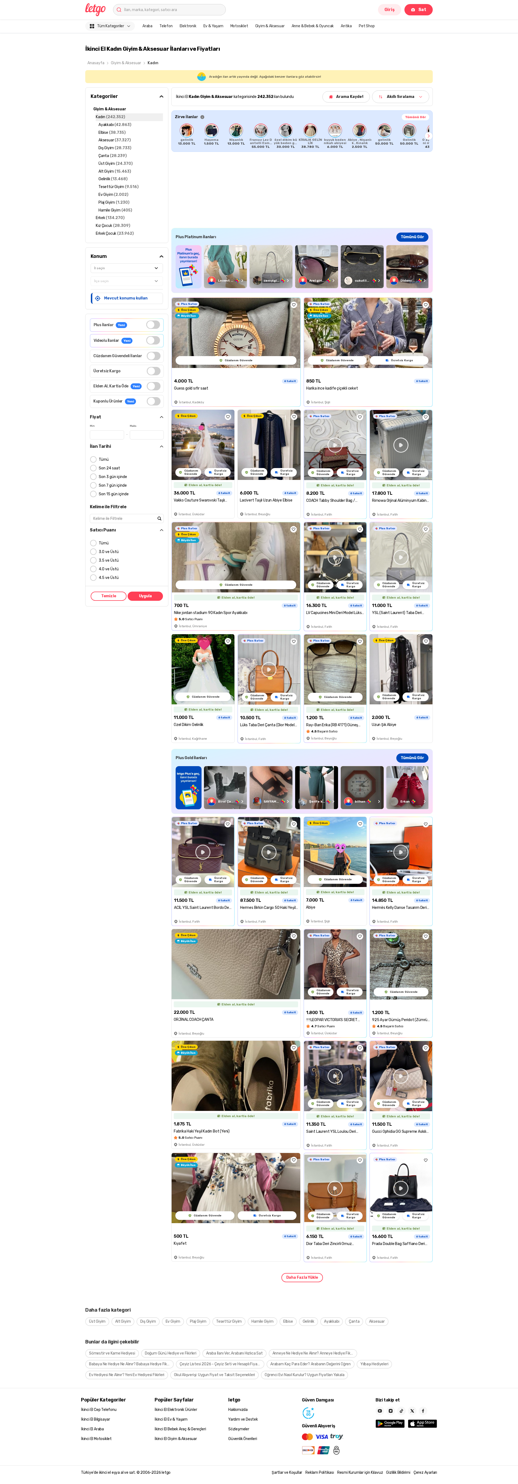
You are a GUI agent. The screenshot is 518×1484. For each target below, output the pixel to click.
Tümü (104, 459)
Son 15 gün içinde (114, 494)
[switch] (153, 324)
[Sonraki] (428, 136)
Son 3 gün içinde (113, 477)
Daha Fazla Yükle (302, 1277)
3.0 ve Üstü (109, 552)
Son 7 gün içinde (113, 485)
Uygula (145, 596)
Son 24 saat (109, 468)
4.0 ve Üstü (109, 569)
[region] (302, 136)
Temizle (108, 596)
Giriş (389, 9)
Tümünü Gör (415, 117)
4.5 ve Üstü (109, 577)
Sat (422, 9)
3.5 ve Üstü (109, 560)
